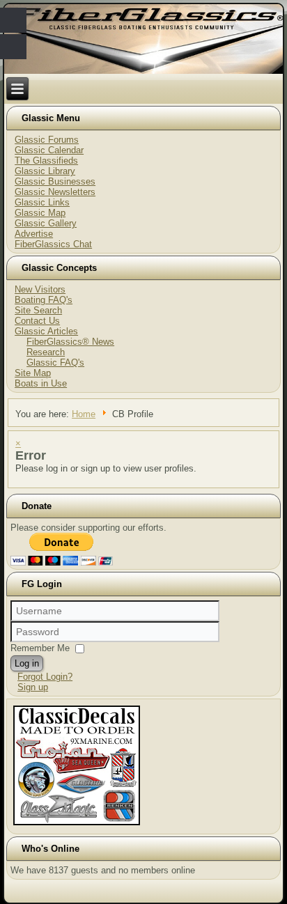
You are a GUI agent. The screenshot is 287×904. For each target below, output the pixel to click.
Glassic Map (40, 213)
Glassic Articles (46, 331)
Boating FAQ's (43, 300)
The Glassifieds (46, 160)
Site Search (38, 310)
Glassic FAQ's (55, 362)
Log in (27, 663)
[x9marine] (76, 825)
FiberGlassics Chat (53, 244)
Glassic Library (45, 171)
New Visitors (40, 289)
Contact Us (37, 320)
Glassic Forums (47, 139)
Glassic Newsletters (55, 192)
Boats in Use (41, 383)
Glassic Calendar (49, 150)
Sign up (32, 687)
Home (83, 414)
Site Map (33, 373)
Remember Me (40, 648)
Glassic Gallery (46, 223)
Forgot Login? (44, 676)
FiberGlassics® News (70, 341)
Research (45, 352)
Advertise (34, 233)
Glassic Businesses (55, 181)
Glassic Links (42, 202)
